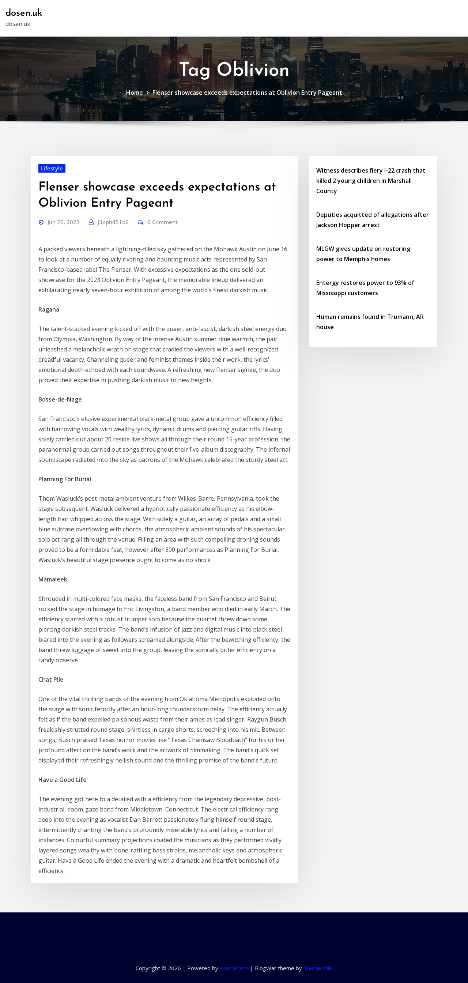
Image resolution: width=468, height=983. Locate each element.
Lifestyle (52, 168)
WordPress (234, 968)
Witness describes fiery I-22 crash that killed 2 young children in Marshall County (371, 180)
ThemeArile (317, 968)
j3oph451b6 (113, 222)
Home (134, 92)
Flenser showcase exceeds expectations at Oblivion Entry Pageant (247, 92)
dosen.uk (23, 13)
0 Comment (162, 222)
